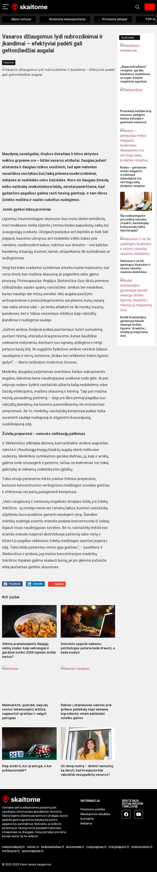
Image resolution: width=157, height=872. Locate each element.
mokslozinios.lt (142, 847)
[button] (12, 583)
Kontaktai (87, 819)
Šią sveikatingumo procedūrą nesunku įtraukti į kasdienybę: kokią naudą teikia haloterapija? (134, 223)
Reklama (86, 823)
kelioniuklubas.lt (52, 847)
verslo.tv (33, 847)
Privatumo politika (93, 809)
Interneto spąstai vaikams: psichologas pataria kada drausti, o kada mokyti (88, 648)
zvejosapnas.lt (96, 847)
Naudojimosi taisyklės (95, 814)
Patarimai (8, 62)
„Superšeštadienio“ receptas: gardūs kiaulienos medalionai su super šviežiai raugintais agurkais (135, 74)
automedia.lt (75, 847)
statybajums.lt (119, 847)
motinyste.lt (11, 851)
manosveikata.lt (13, 847)
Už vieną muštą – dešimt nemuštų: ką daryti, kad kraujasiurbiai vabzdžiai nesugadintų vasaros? (87, 770)
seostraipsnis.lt (33, 851)
